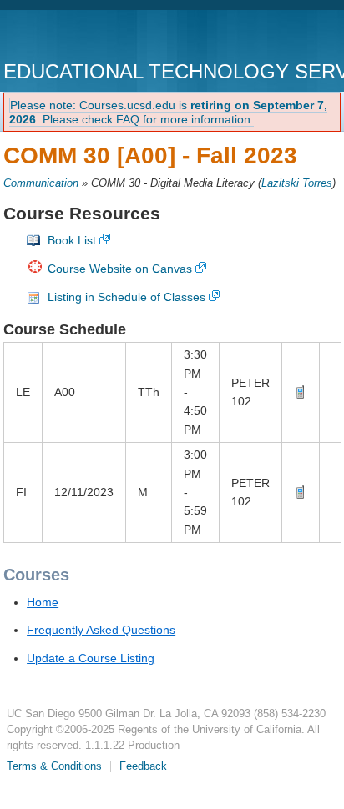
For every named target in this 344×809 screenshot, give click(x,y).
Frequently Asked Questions (101, 629)
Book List (72, 240)
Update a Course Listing (90, 658)
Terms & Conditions (54, 766)
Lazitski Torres (296, 183)
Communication (40, 183)
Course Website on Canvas (120, 268)
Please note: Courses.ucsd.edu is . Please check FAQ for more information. (168, 112)
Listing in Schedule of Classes (126, 297)
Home (42, 602)
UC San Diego (99, 37)
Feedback (143, 766)
